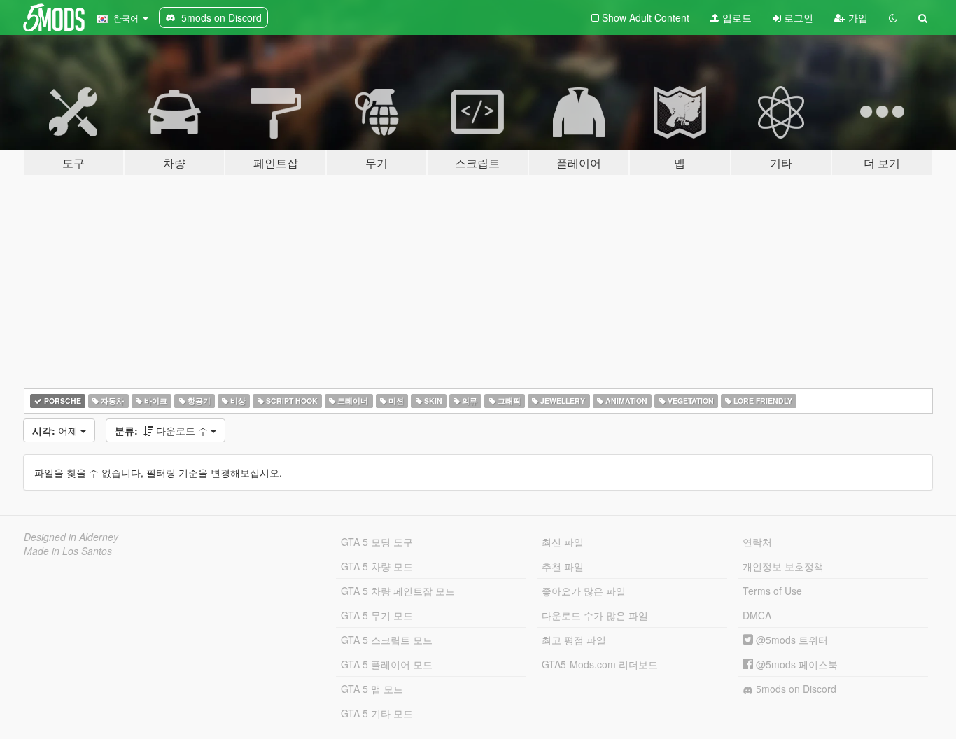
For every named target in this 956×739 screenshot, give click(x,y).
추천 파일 (563, 566)
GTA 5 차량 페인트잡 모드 (398, 591)
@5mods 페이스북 (795, 664)
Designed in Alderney (71, 537)
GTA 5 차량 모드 (377, 566)
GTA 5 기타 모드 (377, 713)
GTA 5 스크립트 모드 (387, 640)
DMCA (757, 615)
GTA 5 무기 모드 (377, 615)
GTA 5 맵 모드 (372, 689)
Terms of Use (772, 591)
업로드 (735, 17)
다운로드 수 (163, 430)
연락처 (757, 542)
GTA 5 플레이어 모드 (387, 664)
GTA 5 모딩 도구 (377, 542)
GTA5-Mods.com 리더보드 (600, 664)
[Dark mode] (893, 17)
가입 (856, 17)
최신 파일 (563, 542)
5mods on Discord (794, 689)
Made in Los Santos (68, 551)
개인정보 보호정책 (783, 566)
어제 (56, 430)
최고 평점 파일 (574, 640)
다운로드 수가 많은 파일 (595, 615)
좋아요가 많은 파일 (584, 591)
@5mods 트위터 (790, 640)
